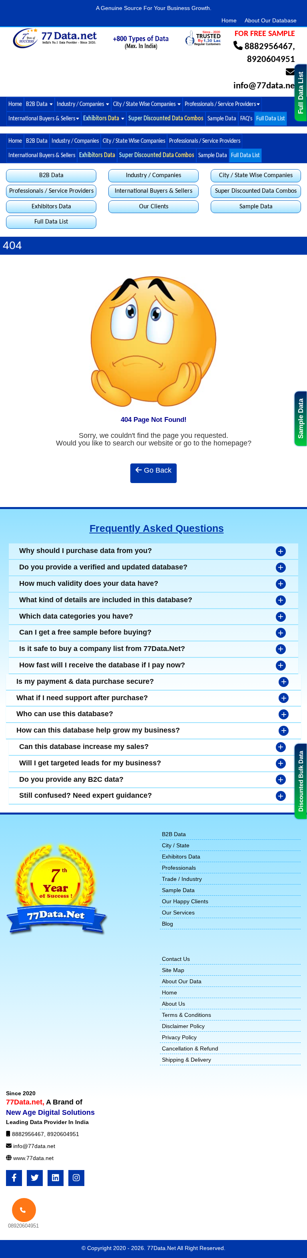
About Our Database (271, 20)
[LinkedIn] (56, 1178)
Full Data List (301, 93)
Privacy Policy (179, 1037)
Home (229, 20)
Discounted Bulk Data (300, 781)
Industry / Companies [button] (81, 104)
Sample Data (301, 419)
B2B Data (37, 140)
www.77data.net (33, 1158)
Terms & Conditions (186, 1015)
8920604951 (271, 59)
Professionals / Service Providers (204, 140)
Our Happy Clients (185, 901)
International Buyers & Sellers (41, 155)
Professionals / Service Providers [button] (220, 104)
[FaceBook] (14, 1178)
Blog (167, 924)
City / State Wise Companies (145, 104)
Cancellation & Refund (190, 1048)
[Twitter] (35, 1178)
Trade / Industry (182, 879)
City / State (175, 845)
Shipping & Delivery (186, 1059)
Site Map (173, 970)
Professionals (179, 868)
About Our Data (181, 981)
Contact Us (176, 959)
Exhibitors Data (51, 207)
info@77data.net (265, 86)
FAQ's (246, 118)
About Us (173, 1003)
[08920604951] (24, 1210)
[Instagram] (76, 1178)
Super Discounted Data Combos (256, 191)
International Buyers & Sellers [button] (41, 118)
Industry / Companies (75, 140)
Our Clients (153, 207)
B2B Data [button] (37, 104)
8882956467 (269, 47)
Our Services (178, 912)
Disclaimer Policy (183, 1026)
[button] (103, 119)
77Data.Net (162, 1248)
